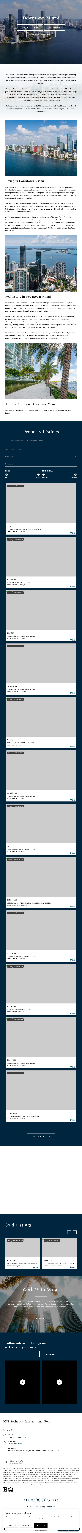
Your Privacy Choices (41, 1530)
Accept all (41, 1525)
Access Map (54, 27)
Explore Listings (30, 27)
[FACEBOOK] (26, 1500)
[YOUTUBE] (38, 1500)
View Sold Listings (41, 34)
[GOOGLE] (50, 1500)
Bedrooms (9, 464)
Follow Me (50, 1354)
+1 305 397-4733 (15, 1444)
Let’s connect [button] (41, 1319)
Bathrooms (9, 456)
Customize (26, 1525)
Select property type (13, 449)
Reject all (12, 1525)
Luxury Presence (47, 1507)
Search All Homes (41, 1136)
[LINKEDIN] (44, 1500)
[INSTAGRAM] (32, 1500)
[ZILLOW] (55, 1500)
